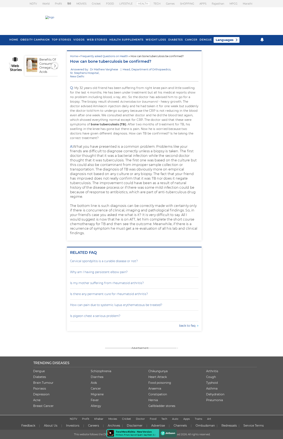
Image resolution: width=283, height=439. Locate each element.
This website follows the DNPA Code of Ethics (101, 434)
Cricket (96, 3)
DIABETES (175, 39)
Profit (58, 3)
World (46, 3)
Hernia (153, 400)
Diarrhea (97, 377)
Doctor (140, 418)
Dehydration (215, 394)
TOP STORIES (61, 39)
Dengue (206, 39)
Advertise (158, 425)
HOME (13, 39)
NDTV (33, 3)
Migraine (97, 394)
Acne (36, 400)
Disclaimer (135, 425)
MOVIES (81, 3)
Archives (114, 425)
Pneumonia (214, 400)
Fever (95, 400)
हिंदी (69, 3)
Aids (94, 383)
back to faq (188, 325)
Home (74, 56)
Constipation (157, 394)
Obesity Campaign (35, 39)
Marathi (247, 3)
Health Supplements (126, 39)
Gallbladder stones (161, 406)
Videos (79, 39)
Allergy (96, 406)
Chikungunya (158, 371)
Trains (198, 418)
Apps (186, 418)
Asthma (212, 388)
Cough (211, 377)
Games (170, 3)
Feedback (28, 425)
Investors (72, 425)
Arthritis (212, 371)
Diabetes (39, 377)
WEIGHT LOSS (156, 39)
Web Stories (97, 39)
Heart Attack (157, 377)
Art (209, 418)
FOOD (110, 3)
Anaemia (154, 388)
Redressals (229, 425)
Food (153, 418)
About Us (50, 425)
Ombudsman (205, 425)
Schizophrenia (101, 371)
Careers (93, 425)
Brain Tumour (43, 383)
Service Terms (253, 425)
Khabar (98, 418)
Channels (180, 425)
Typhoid (212, 383)
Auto (175, 418)
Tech (164, 418)
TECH (157, 3)
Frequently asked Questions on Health (104, 56)
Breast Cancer (43, 406)
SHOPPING (187, 3)
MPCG (233, 3)
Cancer (191, 39)
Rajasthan (218, 3)
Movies (112, 418)
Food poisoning (159, 383)
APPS (203, 3)
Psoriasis (39, 388)
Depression (41, 394)
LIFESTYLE (126, 3)
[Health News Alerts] (262, 39)
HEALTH (143, 3)
